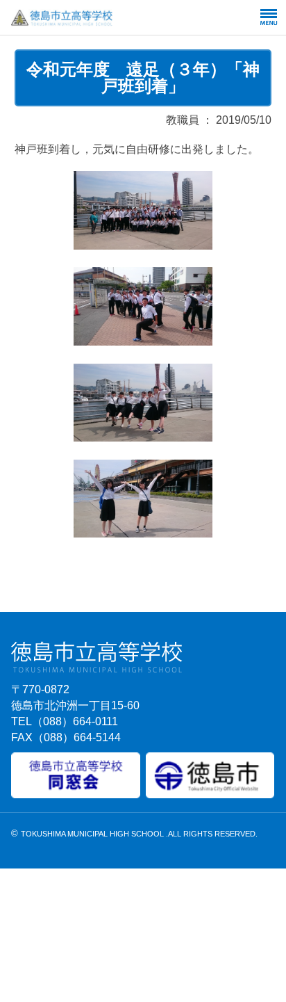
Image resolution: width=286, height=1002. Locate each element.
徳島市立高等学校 (95, 17)
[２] (143, 341)
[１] (143, 245)
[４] (143, 533)
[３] (143, 437)
